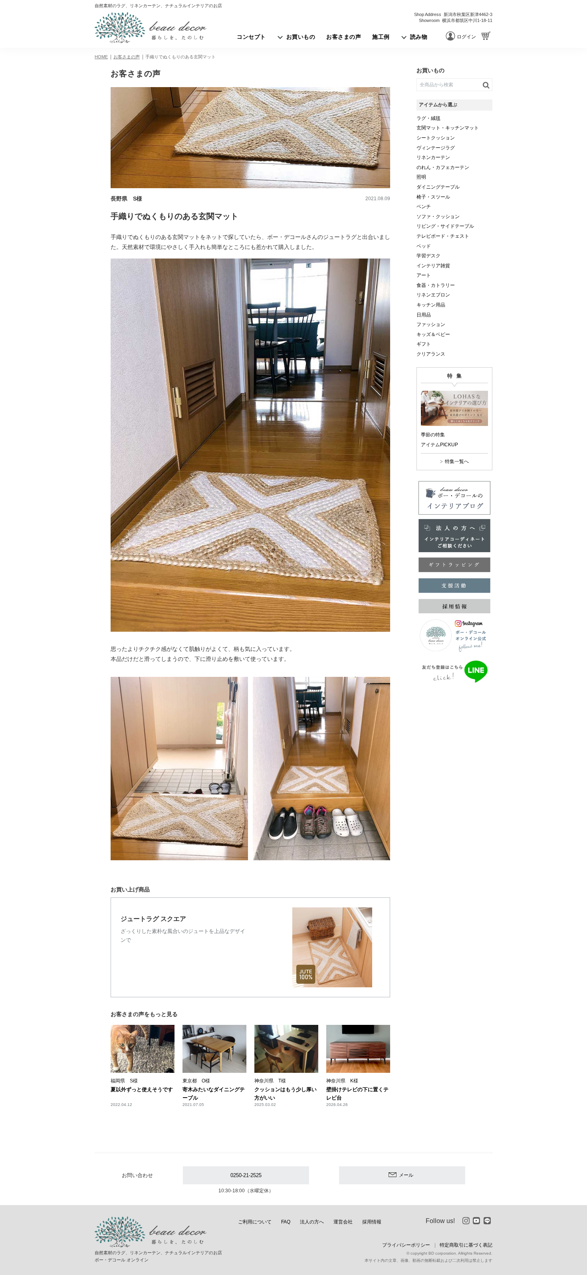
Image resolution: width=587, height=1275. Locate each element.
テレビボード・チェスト (442, 236)
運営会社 (343, 1222)
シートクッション (435, 138)
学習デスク (428, 256)
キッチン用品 (430, 305)
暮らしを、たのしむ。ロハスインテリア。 (150, 27)
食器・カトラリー (435, 285)
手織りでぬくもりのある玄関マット (180, 56)
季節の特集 (433, 435)
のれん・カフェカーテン (442, 167)
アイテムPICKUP (439, 445)
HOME (101, 56)
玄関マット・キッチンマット (447, 128)
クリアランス (430, 354)
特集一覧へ (457, 461)
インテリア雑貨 (433, 266)
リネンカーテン (433, 157)
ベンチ (423, 206)
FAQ (285, 1222)
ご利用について (255, 1222)
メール (406, 1175)
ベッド (423, 246)
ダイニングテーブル (438, 187)
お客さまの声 (126, 56)
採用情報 (371, 1222)
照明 (421, 177)
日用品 (423, 315)
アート (423, 275)
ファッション (430, 324)
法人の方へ (312, 1222)
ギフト (423, 344)
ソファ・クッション (438, 216)
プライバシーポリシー (406, 1245)
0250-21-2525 (246, 1175)
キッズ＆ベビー (433, 334)
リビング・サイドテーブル (445, 226)
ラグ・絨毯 (428, 118)
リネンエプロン (433, 295)
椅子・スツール (433, 197)
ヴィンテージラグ (435, 148)
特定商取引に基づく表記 (466, 1245)
